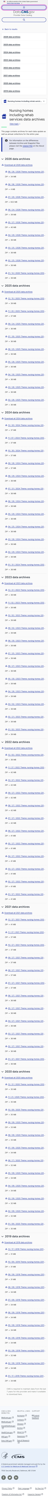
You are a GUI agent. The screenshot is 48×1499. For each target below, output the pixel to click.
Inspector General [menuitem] (34, 1494)
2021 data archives (11, 75)
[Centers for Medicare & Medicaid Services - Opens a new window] (18, 1456)
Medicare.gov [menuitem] (6, 1417)
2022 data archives (11, 68)
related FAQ (27, 146)
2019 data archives (11, 91)
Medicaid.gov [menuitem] (6, 1422)
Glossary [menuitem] (20, 1424)
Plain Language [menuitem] (23, 1488)
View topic (14, 124)
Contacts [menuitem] (20, 1420)
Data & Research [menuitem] (23, 1440)
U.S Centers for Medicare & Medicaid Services (18, 1466)
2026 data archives (11, 37)
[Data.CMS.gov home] (24, 14)
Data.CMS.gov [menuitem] (6, 1441)
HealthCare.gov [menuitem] (7, 1432)
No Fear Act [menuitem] (39, 1488)
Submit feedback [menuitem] (35, 1417)
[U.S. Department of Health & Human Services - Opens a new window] (4, 1455)
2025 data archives (11, 44)
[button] (17, 165)
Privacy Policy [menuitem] (7, 1488)
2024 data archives (11, 52)
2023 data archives (11, 60)
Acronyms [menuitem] (20, 1415)
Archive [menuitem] (20, 1428)
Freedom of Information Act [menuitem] (12, 1494)
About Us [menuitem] (20, 1432)
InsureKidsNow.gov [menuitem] (8, 1426)
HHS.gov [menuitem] (4, 1436)
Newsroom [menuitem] (21, 1436)
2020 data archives (11, 83)
